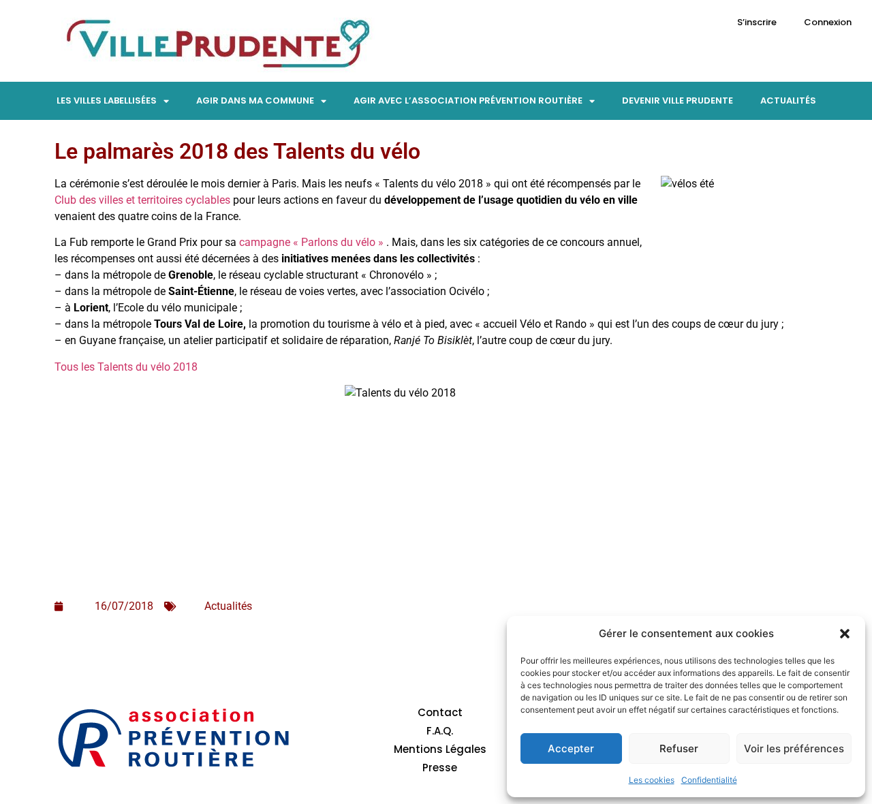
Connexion (828, 22)
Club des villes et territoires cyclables (142, 200)
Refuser (678, 748)
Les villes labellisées (107, 100)
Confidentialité (709, 780)
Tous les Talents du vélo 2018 (126, 366)
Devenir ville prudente (677, 100)
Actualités (788, 100)
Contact (440, 712)
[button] (845, 633)
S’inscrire (757, 22)
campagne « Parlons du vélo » (311, 242)
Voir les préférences (794, 748)
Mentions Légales (440, 749)
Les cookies (651, 780)
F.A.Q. (439, 731)
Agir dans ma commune (255, 100)
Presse (439, 767)
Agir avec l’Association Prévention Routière (468, 100)
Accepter (571, 748)
